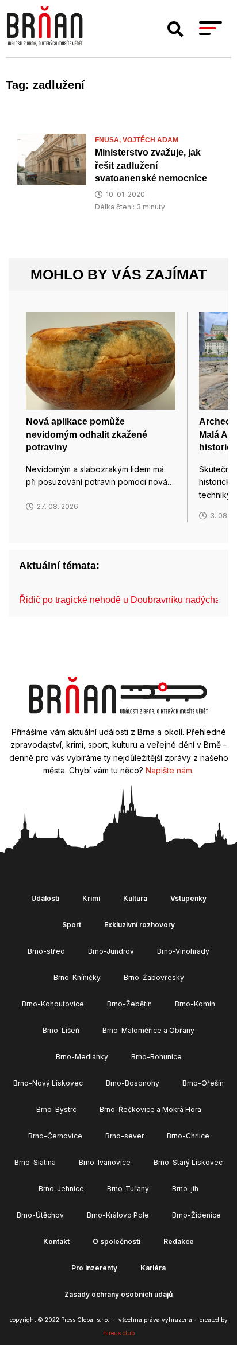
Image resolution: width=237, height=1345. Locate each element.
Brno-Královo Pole (118, 1215)
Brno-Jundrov (111, 951)
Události (45, 898)
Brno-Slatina (35, 1162)
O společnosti (116, 1241)
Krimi (91, 898)
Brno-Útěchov (40, 1215)
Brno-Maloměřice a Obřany (148, 1030)
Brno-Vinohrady (183, 951)
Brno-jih (185, 1188)
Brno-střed (46, 951)
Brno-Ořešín (203, 1083)
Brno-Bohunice (156, 1056)
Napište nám (169, 770)
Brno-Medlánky (82, 1056)
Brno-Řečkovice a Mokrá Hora (150, 1109)
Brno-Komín (195, 1004)
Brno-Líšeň (61, 1030)
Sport (71, 924)
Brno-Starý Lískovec (188, 1162)
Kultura (135, 898)
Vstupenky (188, 898)
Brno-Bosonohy (132, 1083)
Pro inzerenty (94, 1268)
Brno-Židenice (196, 1215)
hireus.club (119, 1333)
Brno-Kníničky (77, 977)
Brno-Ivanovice (105, 1162)
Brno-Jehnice (61, 1188)
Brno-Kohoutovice (53, 1004)
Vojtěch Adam (150, 140)
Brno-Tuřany (128, 1188)
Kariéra (153, 1268)
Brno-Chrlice (188, 1136)
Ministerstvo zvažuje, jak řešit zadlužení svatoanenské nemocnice (151, 165)
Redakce (178, 1241)
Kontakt (56, 1241)
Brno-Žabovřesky (154, 977)
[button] (175, 29)
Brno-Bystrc (56, 1109)
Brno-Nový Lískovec (48, 1083)
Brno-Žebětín (129, 1004)
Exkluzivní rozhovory (139, 924)
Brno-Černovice (55, 1136)
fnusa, (109, 140)
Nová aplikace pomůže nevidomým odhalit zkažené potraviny (86, 434)
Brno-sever (124, 1136)
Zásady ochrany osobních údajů (118, 1294)
